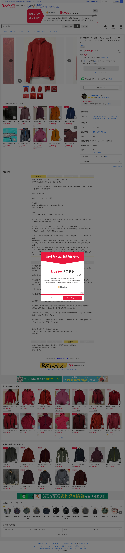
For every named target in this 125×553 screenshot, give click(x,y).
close (52, 298)
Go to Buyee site (72, 298)
